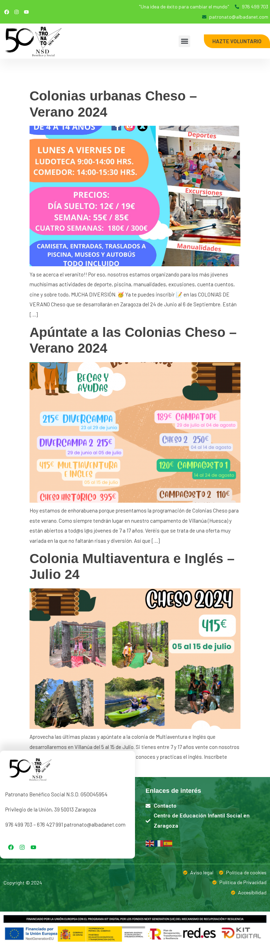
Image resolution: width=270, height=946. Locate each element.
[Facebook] (7, 12)
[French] (159, 843)
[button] (184, 41)
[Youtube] (26, 12)
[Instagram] (16, 12)
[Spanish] (168, 843)
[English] (150, 843)
